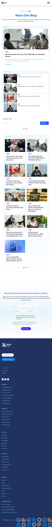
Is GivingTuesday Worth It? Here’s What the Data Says (29, 105)
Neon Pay (4, 446)
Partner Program (5, 485)
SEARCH (44, 123)
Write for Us (4, 493)
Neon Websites (5, 440)
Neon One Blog (5, 417)
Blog (29, 11)
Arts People (4, 443)
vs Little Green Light (6, 464)
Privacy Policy (5, 368)
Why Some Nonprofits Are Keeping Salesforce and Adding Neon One (14, 234)
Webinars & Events (6, 419)
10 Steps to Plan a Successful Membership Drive (14, 208)
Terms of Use (5, 370)
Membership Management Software (10, 512)
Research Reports (5, 425)
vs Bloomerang (5, 456)
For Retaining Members (7, 398)
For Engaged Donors (6, 390)
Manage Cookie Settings (23, 520)
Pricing (3, 491)
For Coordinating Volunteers (8, 395)
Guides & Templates (6, 422)
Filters (26, 129)
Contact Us (8, 355)
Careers (3, 483)
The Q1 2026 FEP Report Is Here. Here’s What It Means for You (14, 259)
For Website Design (6, 400)
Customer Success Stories (7, 411)
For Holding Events (6, 392)
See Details (8, 64)
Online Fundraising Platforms (8, 509)
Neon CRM (4, 435)
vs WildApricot (5, 467)
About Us (4, 480)
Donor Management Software (8, 507)
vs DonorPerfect (5, 459)
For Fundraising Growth (7, 387)
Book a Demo (8, 359)
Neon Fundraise (5, 438)
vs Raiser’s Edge (5, 462)
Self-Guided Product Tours (7, 414)
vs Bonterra (4, 470)
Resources (23, 11)
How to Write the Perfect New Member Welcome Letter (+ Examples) (35, 208)
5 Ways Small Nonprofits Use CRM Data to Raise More (35, 234)
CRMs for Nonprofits (6, 504)
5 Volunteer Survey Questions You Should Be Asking (29, 96)
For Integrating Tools (6, 403)
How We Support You (6, 488)
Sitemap (4, 373)
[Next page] (33, 267)
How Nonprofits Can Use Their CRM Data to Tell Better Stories (25, 55)
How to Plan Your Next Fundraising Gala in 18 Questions (29, 76)
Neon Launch (5, 448)
